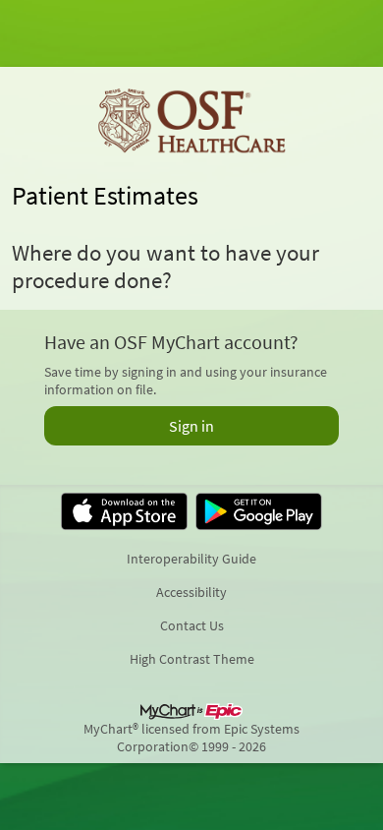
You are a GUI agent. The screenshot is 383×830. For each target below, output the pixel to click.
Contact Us (192, 625)
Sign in (191, 426)
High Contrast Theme (192, 659)
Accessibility (191, 592)
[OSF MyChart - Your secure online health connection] (191, 122)
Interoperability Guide (191, 558)
